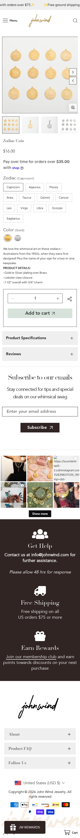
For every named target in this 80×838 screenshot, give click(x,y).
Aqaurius (35, 187)
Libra (40, 208)
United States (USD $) (41, 783)
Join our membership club (31, 657)
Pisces (53, 187)
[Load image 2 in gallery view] (30, 125)
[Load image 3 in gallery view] (49, 125)
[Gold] (7, 238)
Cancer (64, 197)
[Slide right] (73, 72)
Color (14, 230)
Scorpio (57, 208)
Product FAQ (20, 748)
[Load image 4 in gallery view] (68, 125)
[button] (71, 832)
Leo (9, 208)
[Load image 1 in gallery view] (10, 125)
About (14, 734)
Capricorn (13, 187)
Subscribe (37, 427)
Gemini (45, 197)
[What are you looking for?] (75, 20)
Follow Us (17, 763)
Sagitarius (13, 218)
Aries (10, 197)
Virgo (24, 208)
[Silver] (17, 238)
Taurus (26, 197)
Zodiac (18, 178)
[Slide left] (73, 80)
